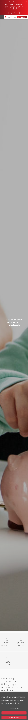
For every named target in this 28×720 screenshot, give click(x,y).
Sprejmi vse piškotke (14, 717)
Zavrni (14, 713)
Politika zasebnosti (10, 704)
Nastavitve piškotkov (14, 708)
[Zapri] (26, 694)
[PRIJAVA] (15, 17)
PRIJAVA (15, 17)
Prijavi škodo (14, 13)
